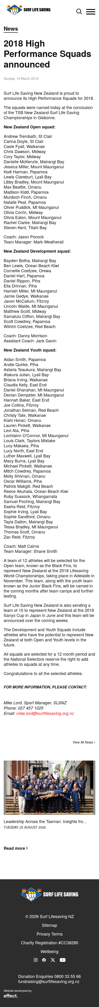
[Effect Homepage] (10, 996)
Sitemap (49, 925)
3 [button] (56, 870)
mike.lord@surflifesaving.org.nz (45, 713)
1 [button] (42, 870)
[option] (49, 809)
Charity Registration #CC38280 (49, 942)
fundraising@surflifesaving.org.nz (48, 981)
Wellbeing (49, 951)
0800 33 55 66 (67, 976)
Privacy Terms (50, 934)
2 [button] (49, 870)
